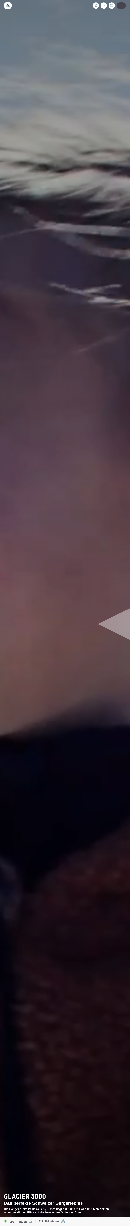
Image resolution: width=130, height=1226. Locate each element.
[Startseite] (8, 5)
